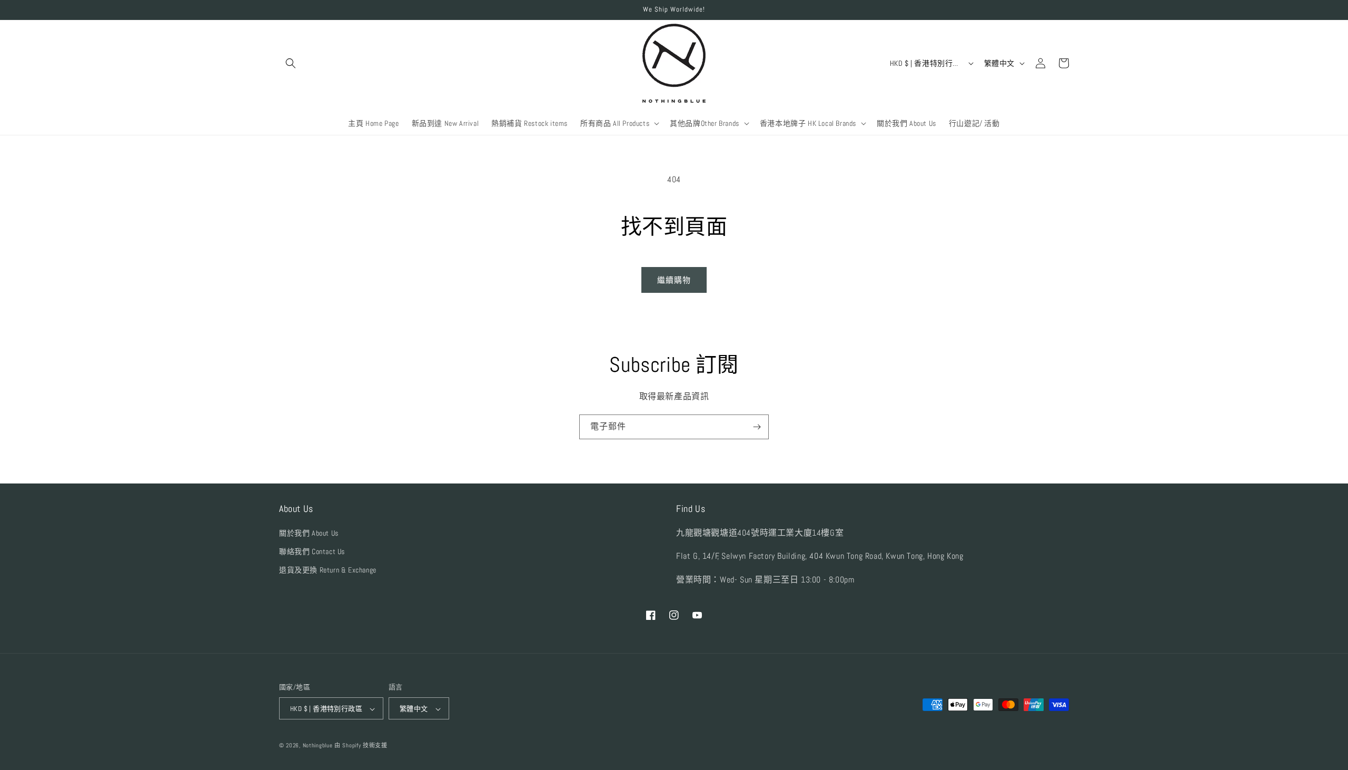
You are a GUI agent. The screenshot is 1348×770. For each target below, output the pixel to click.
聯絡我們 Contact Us (312, 551)
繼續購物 (674, 280)
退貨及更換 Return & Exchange (327, 570)
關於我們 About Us (309, 533)
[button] (290, 63)
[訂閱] (756, 426)
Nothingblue (318, 745)
